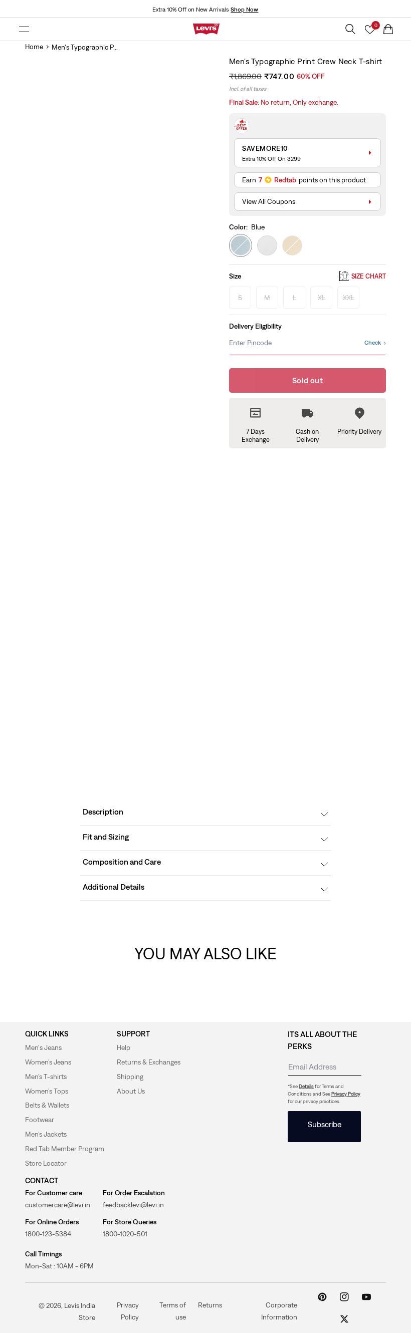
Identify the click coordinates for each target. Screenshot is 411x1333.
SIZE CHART (368, 276)
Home (34, 47)
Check (372, 342)
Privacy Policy (345, 1094)
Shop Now (244, 9)
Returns (210, 1304)
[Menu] (24, 29)
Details (306, 1086)
